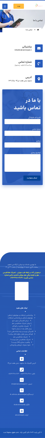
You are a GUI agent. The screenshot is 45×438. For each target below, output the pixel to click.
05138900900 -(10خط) (23, 65)
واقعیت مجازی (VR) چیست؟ (20, 342)
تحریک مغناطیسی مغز (20, 337)
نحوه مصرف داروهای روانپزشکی (20, 345)
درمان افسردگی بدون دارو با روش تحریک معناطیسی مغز (21, 322)
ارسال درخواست (32, 178)
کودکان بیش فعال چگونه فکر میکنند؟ (20, 334)
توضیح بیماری (36, 152)
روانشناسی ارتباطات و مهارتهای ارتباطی (20, 315)
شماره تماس (36, 129)
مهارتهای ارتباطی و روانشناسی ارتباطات (20, 318)
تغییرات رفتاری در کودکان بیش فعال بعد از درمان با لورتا (22, 327)
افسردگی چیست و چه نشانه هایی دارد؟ (20, 331)
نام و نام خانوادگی (34, 117)
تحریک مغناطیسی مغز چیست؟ (20, 339)
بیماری (38, 141)
